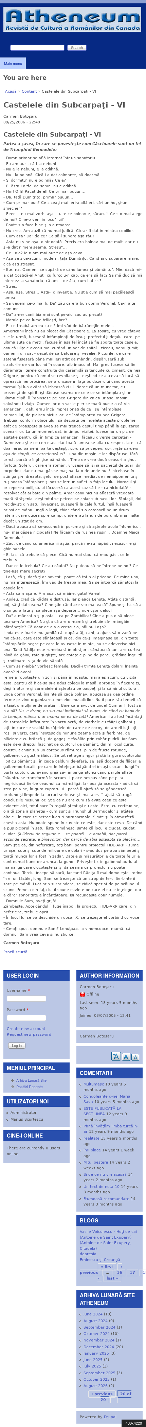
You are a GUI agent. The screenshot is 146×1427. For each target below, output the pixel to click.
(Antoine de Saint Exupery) (105, 1237)
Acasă (11, 91)
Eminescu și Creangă (100, 1260)
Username (18, 990)
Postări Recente (29, 1086)
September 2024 (99, 1327)
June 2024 (93, 1314)
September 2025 (99, 1373)
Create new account (26, 1029)
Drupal (110, 1417)
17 (132, 1272)
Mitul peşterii (96, 1162)
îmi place (92, 1150)
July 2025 (92, 1366)
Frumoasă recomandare (106, 1199)
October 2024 (97, 1334)
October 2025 (97, 1379)
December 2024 (99, 1347)
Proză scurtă (15, 952)
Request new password (29, 1034)
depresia (88, 1254)
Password (18, 1010)
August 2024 (96, 1321)
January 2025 (96, 1353)
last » (112, 1278)
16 (119, 1272)
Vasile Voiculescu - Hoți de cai (108, 1232)
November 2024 (99, 1340)
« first (107, 1267)
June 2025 (93, 1360)
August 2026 (96, 1386)
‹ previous (102, 1394)
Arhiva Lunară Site (31, 1080)
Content (29, 91)
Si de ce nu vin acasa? (105, 1174)
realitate (91, 1138)
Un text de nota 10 (102, 1187)
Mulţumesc (94, 1084)
